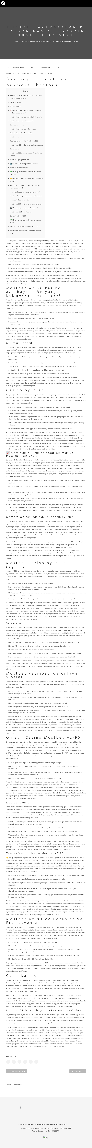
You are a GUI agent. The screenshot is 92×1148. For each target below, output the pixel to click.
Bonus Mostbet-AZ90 (18, 216)
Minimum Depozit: (16, 102)
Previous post (18, 1071)
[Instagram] (49, 1115)
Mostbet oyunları (16, 137)
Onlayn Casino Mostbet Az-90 (21, 133)
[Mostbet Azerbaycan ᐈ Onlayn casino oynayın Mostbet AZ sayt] (8, 1062)
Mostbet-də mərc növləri (19, 168)
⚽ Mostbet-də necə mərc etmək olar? (24, 208)
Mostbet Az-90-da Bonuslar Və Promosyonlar (27, 145)
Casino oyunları (15, 106)
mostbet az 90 (47, 67)
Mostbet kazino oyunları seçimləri (22, 121)
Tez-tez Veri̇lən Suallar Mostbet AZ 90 (24, 141)
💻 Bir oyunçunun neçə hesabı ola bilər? (24, 164)
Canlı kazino (14, 149)
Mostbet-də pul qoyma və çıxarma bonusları (26, 196)
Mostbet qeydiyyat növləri (19, 160)
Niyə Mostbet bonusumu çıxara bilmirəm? (24, 192)
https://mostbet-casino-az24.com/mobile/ (39, 449)
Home (16, 42)
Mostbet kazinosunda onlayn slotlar (23, 129)
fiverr (32, 67)
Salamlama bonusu (17, 125)
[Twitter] (42, 1115)
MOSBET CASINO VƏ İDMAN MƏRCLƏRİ (24, 227)
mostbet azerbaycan (23, 339)
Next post (76, 1071)
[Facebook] (35, 1115)
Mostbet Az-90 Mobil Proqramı (21, 212)
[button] (55, 3)
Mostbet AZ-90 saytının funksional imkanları (26, 204)
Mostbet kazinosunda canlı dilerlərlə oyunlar (26, 117)
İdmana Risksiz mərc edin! (19, 200)
